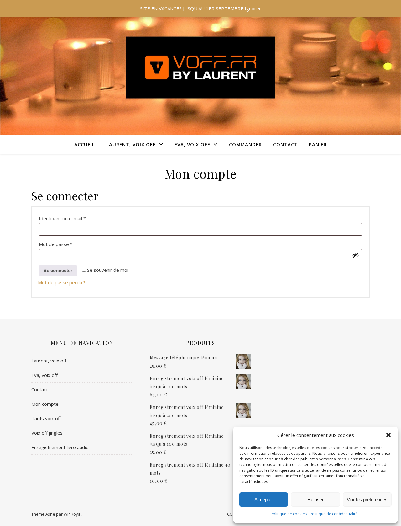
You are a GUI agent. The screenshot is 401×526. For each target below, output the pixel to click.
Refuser (315, 499)
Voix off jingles (47, 433)
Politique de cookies (289, 514)
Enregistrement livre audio (60, 447)
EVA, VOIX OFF (192, 144)
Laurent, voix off (48, 360)
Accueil (84, 144)
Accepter (263, 499)
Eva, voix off (44, 375)
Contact (285, 144)
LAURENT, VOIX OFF (131, 144)
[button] (388, 435)
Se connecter (58, 270)
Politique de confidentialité (333, 514)
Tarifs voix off (46, 418)
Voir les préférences (367, 499)
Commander (245, 144)
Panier (318, 144)
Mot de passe (68, 243)
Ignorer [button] (253, 8)
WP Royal (72, 514)
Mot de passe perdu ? (62, 282)
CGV (231, 514)
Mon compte (45, 404)
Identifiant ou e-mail (74, 218)
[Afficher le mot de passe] (355, 255)
